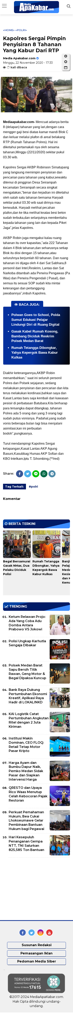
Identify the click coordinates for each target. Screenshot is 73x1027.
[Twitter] (27, 473)
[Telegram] (52, 473)
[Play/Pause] (65, 56)
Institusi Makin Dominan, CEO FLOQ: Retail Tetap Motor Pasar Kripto (26, 744)
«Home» (9, 30)
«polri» (21, 30)
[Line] (35, 473)
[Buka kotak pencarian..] (68, 6)
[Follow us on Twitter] (31, 932)
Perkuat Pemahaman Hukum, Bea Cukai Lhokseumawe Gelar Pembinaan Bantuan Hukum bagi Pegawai (26, 820)
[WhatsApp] (43, 473)
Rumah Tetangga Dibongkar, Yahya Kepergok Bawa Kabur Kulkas (34, 352)
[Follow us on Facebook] (22, 932)
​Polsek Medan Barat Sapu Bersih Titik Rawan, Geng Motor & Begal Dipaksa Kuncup (27, 671)
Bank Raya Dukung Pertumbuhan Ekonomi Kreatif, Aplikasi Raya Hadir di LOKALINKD (28, 696)
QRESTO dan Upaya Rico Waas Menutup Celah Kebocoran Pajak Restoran (28, 794)
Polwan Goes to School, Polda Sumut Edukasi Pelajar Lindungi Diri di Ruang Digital (35, 319)
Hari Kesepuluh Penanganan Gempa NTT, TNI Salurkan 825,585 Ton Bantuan (26, 843)
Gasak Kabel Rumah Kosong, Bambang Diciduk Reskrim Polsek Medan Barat (34, 336)
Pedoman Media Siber (36, 961)
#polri (33, 486)
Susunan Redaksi (37, 945)
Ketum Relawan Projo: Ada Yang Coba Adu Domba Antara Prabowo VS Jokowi (27, 623)
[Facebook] (19, 473)
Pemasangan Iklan (36, 953)
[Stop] (65, 62)
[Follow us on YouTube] (49, 932)
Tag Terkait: (14, 486)
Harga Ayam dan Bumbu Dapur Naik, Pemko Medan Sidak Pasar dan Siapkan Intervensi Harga (26, 771)
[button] (65, 68)
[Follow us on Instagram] (40, 932)
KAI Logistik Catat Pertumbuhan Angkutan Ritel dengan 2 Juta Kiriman (29, 720)
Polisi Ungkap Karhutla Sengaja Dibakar (27, 643)
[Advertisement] (33, 889)
